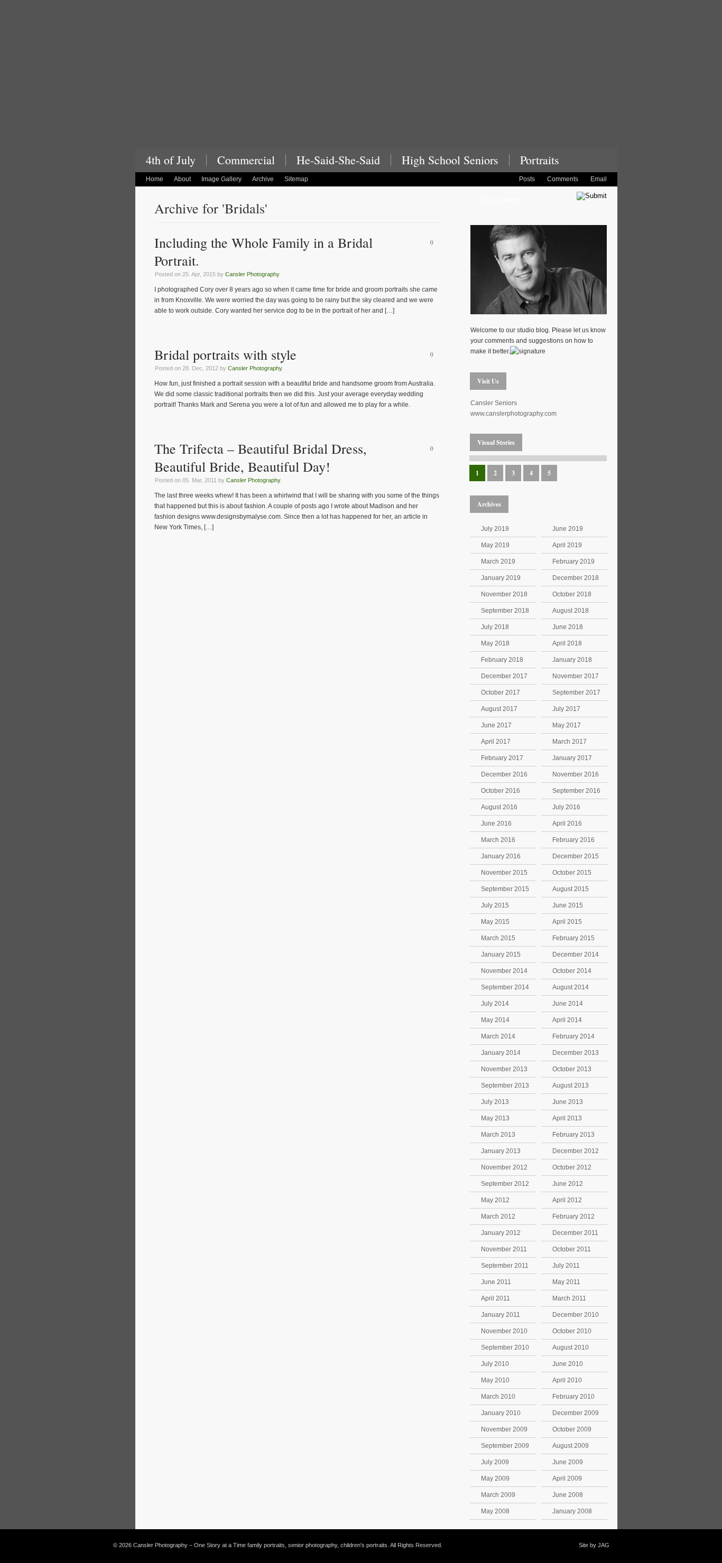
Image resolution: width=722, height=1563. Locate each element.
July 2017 (566, 709)
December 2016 (504, 774)
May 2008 (495, 1511)
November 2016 (575, 774)
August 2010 (570, 1347)
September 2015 (505, 889)
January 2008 (572, 1511)
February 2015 (573, 938)
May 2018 (495, 643)
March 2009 (498, 1495)
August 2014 (570, 987)
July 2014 (495, 1003)
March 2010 (498, 1396)
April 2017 (496, 741)
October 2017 (500, 692)
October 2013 (571, 1069)
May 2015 (495, 921)
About (182, 179)
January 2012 (501, 1233)
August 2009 (570, 1445)
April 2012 (567, 1200)
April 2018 (567, 643)
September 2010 (505, 1347)
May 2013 (495, 1118)
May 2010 (495, 1380)
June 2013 (567, 1102)
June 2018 (567, 627)
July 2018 (495, 627)
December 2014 (575, 954)
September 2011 (505, 1265)
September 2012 (505, 1183)
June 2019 (567, 528)
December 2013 (575, 1052)
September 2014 (505, 987)
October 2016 (500, 790)
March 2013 (498, 1134)
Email (598, 179)
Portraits (539, 160)
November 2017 (575, 676)
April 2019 (567, 545)
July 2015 (495, 905)
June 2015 (567, 905)
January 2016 (501, 856)
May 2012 (495, 1200)
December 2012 (575, 1151)
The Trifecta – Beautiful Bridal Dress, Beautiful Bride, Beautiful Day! (260, 457)
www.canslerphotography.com (513, 413)
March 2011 (569, 1298)
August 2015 (570, 889)
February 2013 (573, 1134)
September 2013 (505, 1085)
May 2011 (566, 1282)
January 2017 (572, 758)
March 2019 (498, 561)
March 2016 (498, 840)
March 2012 (498, 1216)
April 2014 (567, 1020)
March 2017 (569, 741)
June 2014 (567, 1003)
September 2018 (505, 610)
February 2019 (573, 561)
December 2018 (575, 578)
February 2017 (502, 758)
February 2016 (573, 840)
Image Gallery (221, 179)
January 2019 (501, 578)
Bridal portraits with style (225, 354)
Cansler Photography (252, 274)
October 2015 (571, 872)
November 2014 (504, 971)
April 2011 (495, 1298)
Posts (527, 179)
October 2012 (571, 1167)
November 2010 (504, 1331)
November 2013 (504, 1069)
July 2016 (566, 807)
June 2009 (567, 1462)
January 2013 (501, 1151)
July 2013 (495, 1102)
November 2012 (504, 1167)
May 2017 (566, 725)
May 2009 (495, 1478)
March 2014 (498, 1036)
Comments (562, 179)
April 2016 (567, 823)
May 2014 (495, 1020)
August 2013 (570, 1085)
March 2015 (498, 938)
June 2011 (496, 1282)
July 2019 (495, 528)
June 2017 (496, 725)
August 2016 (499, 807)
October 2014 (571, 971)
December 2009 (575, 1413)
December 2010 (575, 1314)
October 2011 (571, 1249)
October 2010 (571, 1331)
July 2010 (495, 1364)
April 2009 (567, 1478)
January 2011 (500, 1314)
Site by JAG (594, 1545)
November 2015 (504, 872)
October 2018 (571, 594)
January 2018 (572, 659)
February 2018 (502, 659)
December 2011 (575, 1233)
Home (154, 179)
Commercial (246, 160)
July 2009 (495, 1462)
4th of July (171, 160)
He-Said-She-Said (338, 160)
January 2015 (501, 954)
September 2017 (576, 692)
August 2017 (499, 709)
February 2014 (573, 1036)
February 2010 (573, 1396)
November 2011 (504, 1249)
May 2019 (495, 545)
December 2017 (504, 676)
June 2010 (567, 1364)
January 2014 (501, 1052)
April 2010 (567, 1380)
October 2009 (571, 1429)
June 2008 (567, 1495)
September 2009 (505, 1445)
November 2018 (504, 594)
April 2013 (567, 1118)
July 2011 (566, 1265)
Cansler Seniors (493, 403)
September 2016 (576, 790)
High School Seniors (450, 160)
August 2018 (570, 610)
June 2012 (567, 1183)
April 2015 (567, 921)
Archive (263, 179)
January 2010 (501, 1413)
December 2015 (575, 856)
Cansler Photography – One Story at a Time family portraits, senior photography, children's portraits (376, 84)
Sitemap (296, 179)
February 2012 (573, 1216)
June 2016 (496, 823)
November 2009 (504, 1429)
